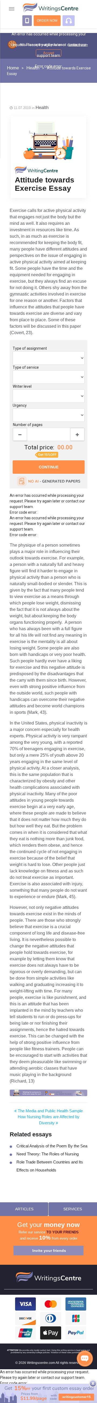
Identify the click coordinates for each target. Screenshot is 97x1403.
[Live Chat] (85, 1358)
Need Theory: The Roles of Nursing (47, 1154)
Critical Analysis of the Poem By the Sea (51, 1146)
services (72, 1209)
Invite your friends (49, 1250)
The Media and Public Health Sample (50, 1111)
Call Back (27, 20)
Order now (47, 21)
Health (42, 107)
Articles (24, 1209)
